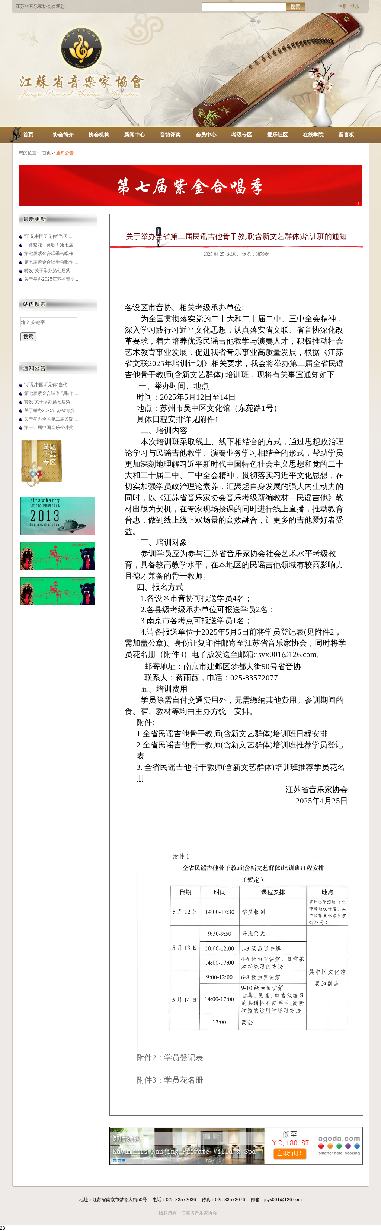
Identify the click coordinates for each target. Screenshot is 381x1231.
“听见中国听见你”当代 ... (48, 236)
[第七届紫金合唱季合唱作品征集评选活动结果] (21, 256)
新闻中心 (134, 135)
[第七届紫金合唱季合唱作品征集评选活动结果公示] (21, 265)
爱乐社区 (277, 135)
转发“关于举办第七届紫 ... (49, 270)
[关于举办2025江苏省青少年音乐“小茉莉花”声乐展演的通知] (21, 282)
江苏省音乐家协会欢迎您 (40, 6)
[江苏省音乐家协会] (81, 99)
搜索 (295, 6)
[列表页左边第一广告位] (57, 533)
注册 (342, 6)
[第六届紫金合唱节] (190, 186)
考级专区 (241, 135)
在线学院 (313, 135)
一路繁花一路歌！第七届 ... (51, 245)
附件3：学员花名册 (170, 1080)
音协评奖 (170, 135)
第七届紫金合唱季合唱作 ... (51, 253)
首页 (28, 135)
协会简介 (63, 135)
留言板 (346, 135)
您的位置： (30, 152)
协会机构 (99, 135)
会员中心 (206, 135)
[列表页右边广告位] (236, 1163)
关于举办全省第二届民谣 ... (51, 419)
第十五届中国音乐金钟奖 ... (51, 427)
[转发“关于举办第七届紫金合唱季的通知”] (21, 273)
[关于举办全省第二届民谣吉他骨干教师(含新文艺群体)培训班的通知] (21, 422)
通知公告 (65, 152)
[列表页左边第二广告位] (57, 568)
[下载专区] (41, 485)
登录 (354, 6)
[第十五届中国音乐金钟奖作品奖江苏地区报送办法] (21, 430)
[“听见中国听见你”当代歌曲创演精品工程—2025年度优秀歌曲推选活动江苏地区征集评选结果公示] (21, 239)
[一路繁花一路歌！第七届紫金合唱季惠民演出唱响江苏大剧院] (21, 248)
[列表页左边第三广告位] (57, 604)
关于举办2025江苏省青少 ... (51, 279)
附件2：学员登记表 (170, 1057)
